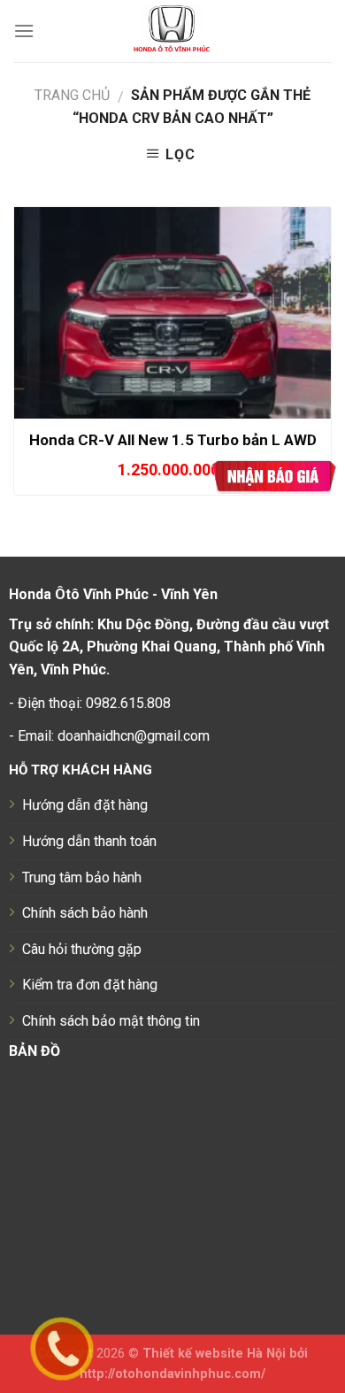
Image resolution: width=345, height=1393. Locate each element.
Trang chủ (72, 95)
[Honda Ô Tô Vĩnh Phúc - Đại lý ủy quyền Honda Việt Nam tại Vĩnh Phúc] (173, 31)
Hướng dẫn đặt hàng (85, 805)
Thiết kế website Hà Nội (214, 1353)
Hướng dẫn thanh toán (89, 841)
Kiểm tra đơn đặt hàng (89, 984)
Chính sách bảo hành (85, 912)
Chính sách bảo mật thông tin (111, 1020)
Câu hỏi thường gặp (82, 949)
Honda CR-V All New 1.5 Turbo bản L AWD (173, 440)
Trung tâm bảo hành (82, 877)
